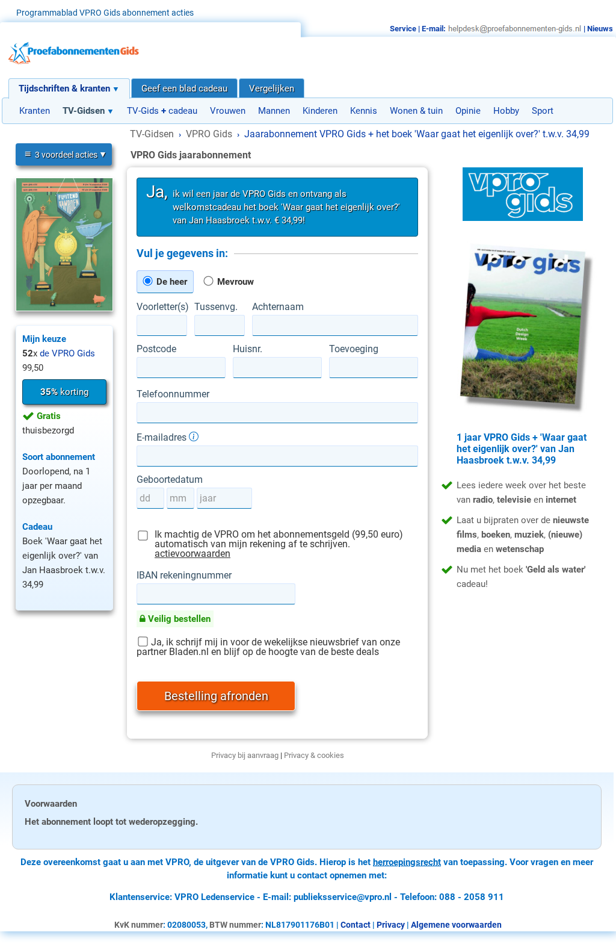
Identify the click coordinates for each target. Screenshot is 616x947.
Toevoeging (353, 349)
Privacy (391, 925)
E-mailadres (163, 437)
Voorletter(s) (162, 307)
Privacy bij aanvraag (245, 755)
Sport (542, 110)
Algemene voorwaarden (456, 925)
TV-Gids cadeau (162, 110)
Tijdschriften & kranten (64, 88)
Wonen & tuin (416, 110)
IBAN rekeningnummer (184, 575)
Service (403, 28)
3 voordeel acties (61, 153)
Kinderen (320, 110)
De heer (170, 281)
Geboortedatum (170, 480)
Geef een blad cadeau (184, 88)
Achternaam (278, 307)
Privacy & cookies (314, 755)
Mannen (274, 110)
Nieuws (600, 28)
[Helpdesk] (515, 28)
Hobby (506, 110)
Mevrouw (234, 281)
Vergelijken (271, 88)
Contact (355, 925)
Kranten (34, 110)
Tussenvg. (216, 307)
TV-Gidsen (84, 110)
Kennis (363, 110)
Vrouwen (227, 110)
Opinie (468, 110)
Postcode (156, 349)
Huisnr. (247, 349)
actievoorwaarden (192, 553)
